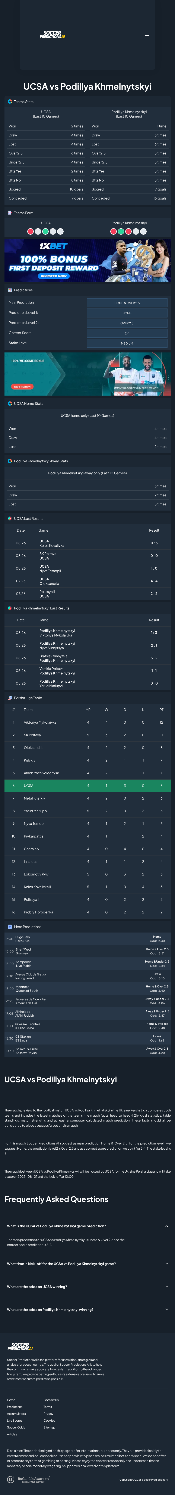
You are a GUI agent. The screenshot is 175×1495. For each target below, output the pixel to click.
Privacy (48, 1413)
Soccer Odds (16, 1427)
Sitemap (49, 1427)
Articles (12, 1434)
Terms (48, 1407)
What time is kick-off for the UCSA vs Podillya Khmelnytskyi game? (61, 1263)
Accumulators (16, 1413)
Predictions (14, 1407)
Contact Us (51, 1400)
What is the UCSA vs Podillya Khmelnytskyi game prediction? (56, 1226)
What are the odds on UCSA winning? (37, 1286)
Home (11, 1400)
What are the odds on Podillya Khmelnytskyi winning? (50, 1309)
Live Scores (14, 1420)
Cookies (49, 1420)
